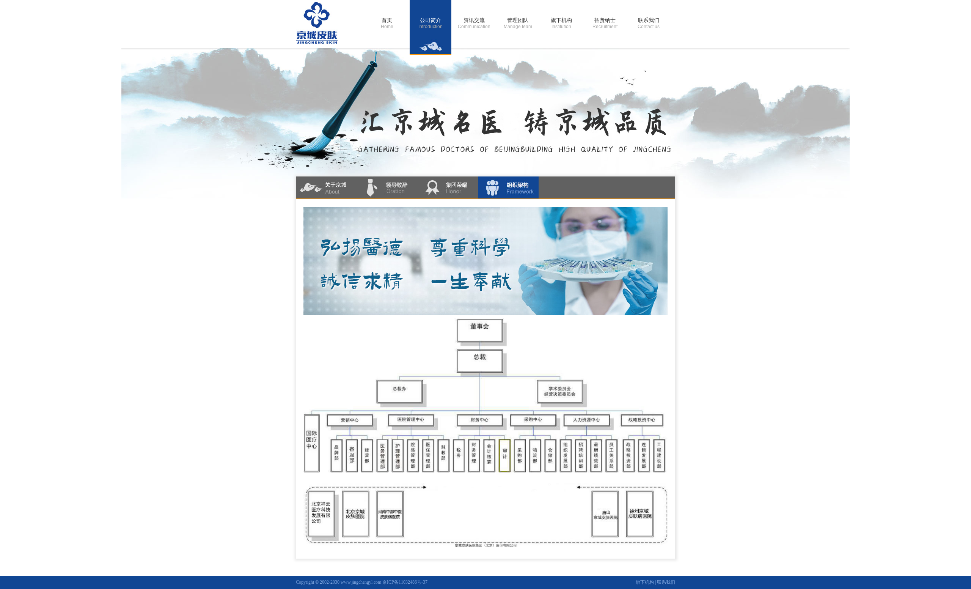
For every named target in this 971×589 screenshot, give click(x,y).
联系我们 (666, 582)
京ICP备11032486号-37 (404, 582)
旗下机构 (645, 582)
